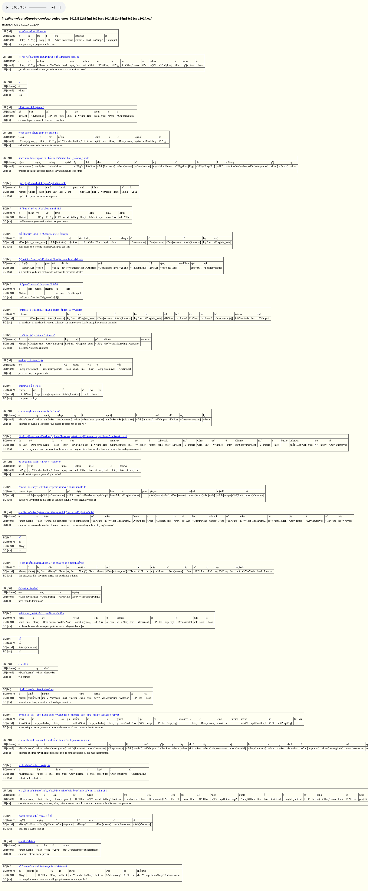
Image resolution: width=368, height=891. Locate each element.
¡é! (20, 82)
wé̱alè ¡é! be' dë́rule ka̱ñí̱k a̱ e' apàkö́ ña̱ (38, 132)
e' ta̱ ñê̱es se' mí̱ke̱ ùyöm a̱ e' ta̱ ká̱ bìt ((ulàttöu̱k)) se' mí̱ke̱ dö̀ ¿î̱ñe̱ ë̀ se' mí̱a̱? (56, 512)
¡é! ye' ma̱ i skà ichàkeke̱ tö (32, 31)
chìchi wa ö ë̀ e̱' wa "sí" (30, 385)
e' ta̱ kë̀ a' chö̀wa (27, 841)
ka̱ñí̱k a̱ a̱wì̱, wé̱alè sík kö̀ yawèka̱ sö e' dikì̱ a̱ (41, 613)
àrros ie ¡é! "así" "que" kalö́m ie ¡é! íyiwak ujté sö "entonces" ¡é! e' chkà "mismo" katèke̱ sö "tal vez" (69, 714)
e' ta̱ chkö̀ (23, 664)
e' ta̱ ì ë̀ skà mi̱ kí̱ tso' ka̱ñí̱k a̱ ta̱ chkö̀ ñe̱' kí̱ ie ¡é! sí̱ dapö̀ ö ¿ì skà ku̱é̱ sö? (55, 740)
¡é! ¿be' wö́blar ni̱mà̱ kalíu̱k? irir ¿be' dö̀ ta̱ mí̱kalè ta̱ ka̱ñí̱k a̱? (49, 56)
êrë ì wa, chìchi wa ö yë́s (31, 360)
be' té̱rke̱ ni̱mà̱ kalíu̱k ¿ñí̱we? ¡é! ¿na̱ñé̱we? (40, 461)
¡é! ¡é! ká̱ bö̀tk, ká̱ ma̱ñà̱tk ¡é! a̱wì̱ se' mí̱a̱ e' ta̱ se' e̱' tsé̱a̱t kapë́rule (51, 562)
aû (20, 537)
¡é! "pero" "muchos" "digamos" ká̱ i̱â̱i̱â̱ (38, 284)
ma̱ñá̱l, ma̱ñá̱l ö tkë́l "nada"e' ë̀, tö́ (35, 815)
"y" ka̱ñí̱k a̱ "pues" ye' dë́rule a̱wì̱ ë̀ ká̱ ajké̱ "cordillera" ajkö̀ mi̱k (51, 259)
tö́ (20, 638)
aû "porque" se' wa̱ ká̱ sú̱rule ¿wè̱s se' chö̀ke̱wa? (43, 866)
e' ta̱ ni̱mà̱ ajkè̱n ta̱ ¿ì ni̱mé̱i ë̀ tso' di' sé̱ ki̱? (39, 411)
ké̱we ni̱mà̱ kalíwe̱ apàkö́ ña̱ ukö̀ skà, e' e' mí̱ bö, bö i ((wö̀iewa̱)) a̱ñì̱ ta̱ (54, 158)
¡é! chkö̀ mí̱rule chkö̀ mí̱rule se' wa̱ (36, 689)
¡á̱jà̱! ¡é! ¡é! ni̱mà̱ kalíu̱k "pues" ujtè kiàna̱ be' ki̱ (42, 183)
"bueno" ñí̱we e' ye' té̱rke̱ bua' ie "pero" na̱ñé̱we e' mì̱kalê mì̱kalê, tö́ (52, 486)
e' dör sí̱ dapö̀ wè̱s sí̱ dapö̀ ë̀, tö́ (34, 765)
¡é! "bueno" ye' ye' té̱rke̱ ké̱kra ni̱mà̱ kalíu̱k (40, 208)
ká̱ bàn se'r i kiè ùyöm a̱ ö (31, 107)
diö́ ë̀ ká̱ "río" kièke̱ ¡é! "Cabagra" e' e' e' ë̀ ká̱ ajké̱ (43, 233)
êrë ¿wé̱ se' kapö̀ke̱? (28, 588)
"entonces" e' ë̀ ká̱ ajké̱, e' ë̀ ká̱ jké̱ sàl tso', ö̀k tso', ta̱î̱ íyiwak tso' (51, 309)
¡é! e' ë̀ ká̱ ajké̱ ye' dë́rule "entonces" (37, 335)
